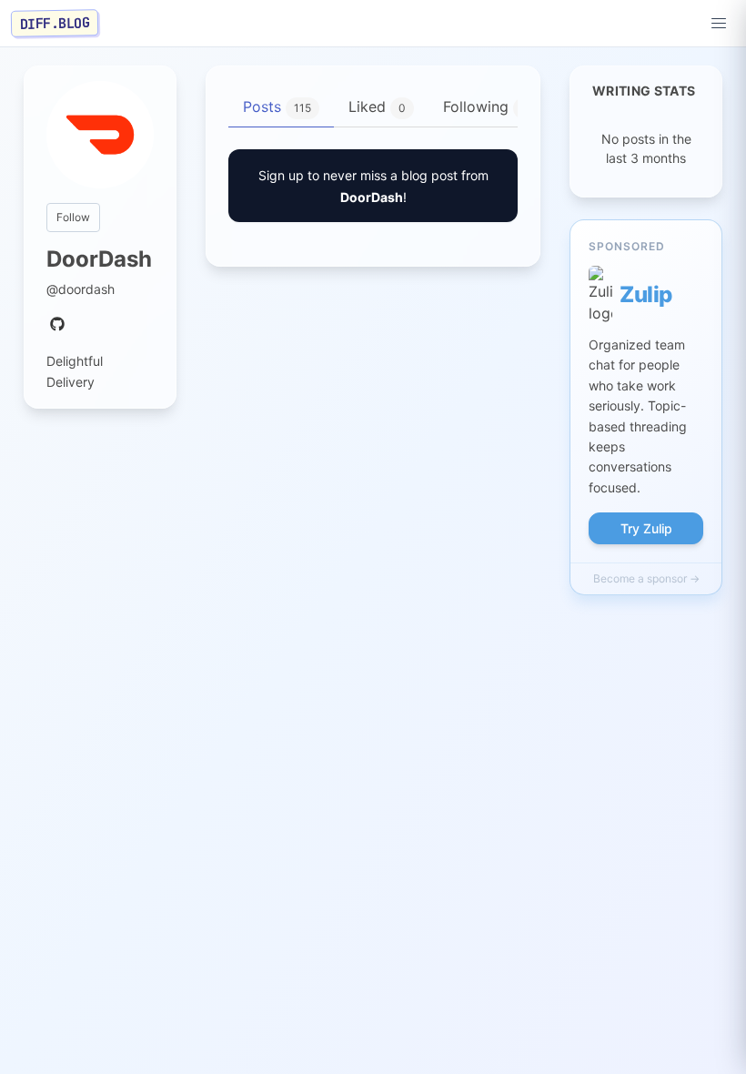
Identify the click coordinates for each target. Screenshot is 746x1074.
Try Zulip (646, 528)
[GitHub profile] (57, 325)
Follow (73, 217)
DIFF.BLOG (55, 23)
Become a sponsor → (646, 578)
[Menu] (718, 23)
